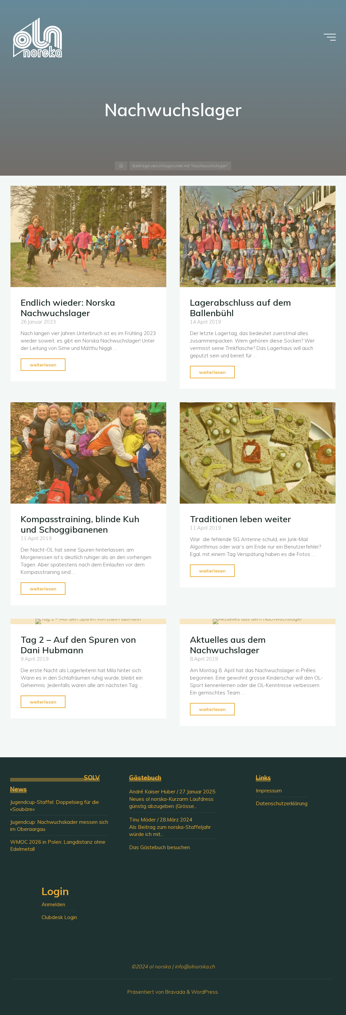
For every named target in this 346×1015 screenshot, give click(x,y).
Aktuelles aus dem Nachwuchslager (228, 644)
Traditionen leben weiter (240, 519)
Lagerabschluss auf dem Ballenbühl (240, 308)
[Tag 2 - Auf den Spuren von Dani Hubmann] (88, 621)
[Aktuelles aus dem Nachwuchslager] (258, 621)
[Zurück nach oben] (319, 988)
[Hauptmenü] (330, 37)
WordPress (204, 992)
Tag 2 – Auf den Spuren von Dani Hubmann (78, 644)
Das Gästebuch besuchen (159, 847)
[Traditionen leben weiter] (258, 453)
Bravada (174, 992)
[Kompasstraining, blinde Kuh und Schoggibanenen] (88, 453)
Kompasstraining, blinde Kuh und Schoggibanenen (80, 524)
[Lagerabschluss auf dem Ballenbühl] (258, 236)
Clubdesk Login (59, 917)
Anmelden (53, 904)
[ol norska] (37, 37)
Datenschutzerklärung (281, 803)
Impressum (269, 790)
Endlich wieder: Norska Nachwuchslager (68, 308)
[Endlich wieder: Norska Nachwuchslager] (88, 236)
